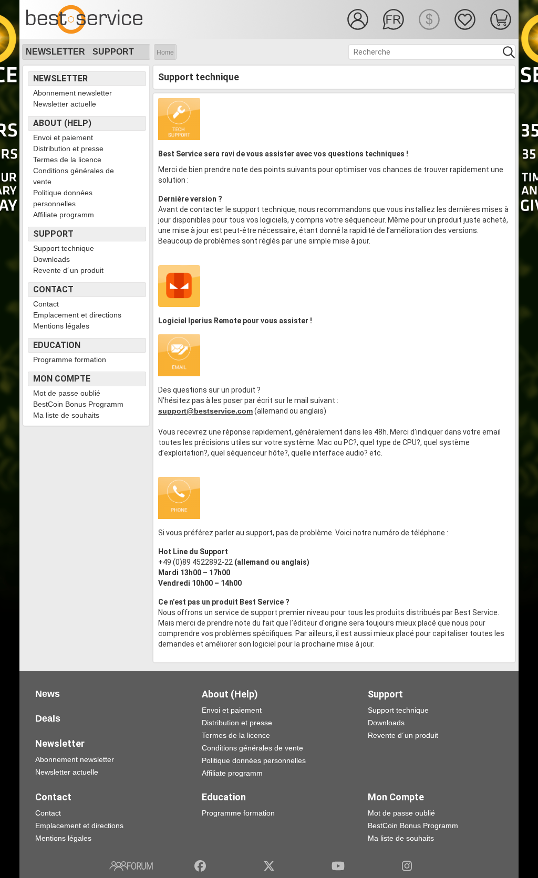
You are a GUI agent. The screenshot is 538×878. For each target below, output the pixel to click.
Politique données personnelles (62, 198)
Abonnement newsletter (72, 93)
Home (165, 52)
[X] (269, 866)
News (47, 694)
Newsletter (55, 51)
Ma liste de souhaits (66, 415)
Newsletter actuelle (64, 104)
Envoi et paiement (63, 137)
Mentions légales (61, 326)
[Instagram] (407, 866)
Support (113, 51)
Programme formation (69, 359)
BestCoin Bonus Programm (78, 404)
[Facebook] (200, 866)
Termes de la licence (67, 159)
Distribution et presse (68, 148)
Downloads (51, 259)
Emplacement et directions (77, 315)
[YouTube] (338, 866)
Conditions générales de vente (73, 176)
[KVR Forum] (131, 866)
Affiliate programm (63, 214)
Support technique (63, 248)
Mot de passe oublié (66, 393)
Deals (47, 718)
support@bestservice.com (205, 411)
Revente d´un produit (68, 270)
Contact (46, 304)
